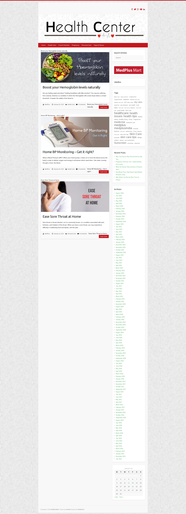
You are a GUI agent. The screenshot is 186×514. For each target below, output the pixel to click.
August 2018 (120, 361)
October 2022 (120, 250)
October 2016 (120, 415)
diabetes (126, 99)
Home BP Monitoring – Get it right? (68, 152)
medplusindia (123, 128)
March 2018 (119, 374)
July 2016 (119, 423)
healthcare (121, 113)
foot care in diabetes (129, 107)
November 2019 (121, 325)
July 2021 (119, 286)
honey (130, 119)
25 (125, 490)
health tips (130, 116)
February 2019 (120, 348)
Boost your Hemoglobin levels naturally (71, 87)
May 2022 (119, 263)
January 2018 (120, 379)
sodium (116, 140)
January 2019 (120, 350)
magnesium (137, 119)
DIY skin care (128, 102)
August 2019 (120, 332)
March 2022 (119, 268)
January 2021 (120, 301)
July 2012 (119, 459)
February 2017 (120, 407)
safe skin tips (124, 134)
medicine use (130, 122)
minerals (135, 128)
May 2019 (119, 340)
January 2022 (120, 273)
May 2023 (119, 232)
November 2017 (121, 384)
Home (43, 45)
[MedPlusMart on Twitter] (135, 9)
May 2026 (119, 201)
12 (129, 483)
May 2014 (119, 443)
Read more (103, 107)
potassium (129, 131)
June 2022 (119, 260)
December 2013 (121, 456)
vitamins (137, 143)
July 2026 (119, 196)
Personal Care (86, 45)
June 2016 (119, 425)
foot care (121, 107)
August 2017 (120, 392)
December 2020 (121, 304)
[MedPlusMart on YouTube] (141, 9)
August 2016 (120, 420)
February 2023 (120, 239)
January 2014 (120, 454)
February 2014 (120, 451)
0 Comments (81, 104)
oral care (122, 131)
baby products (124, 97)
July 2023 (119, 226)
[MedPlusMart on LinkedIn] (144, 9)
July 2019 (119, 335)
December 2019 (121, 322)
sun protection (129, 140)
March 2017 (119, 405)
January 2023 (120, 242)
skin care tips (128, 137)
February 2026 (120, 208)
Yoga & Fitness (99, 45)
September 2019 (121, 330)
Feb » (121, 497)
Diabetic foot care (118, 102)
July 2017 (119, 394)
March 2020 (119, 314)
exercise (116, 105)
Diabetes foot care (135, 99)
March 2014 (119, 448)
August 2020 (120, 306)
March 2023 (119, 237)
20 (133, 486)
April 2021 (119, 294)
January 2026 (120, 211)
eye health (132, 105)
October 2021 (120, 281)
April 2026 (119, 203)
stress (122, 140)
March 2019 (119, 345)
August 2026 (120, 193)
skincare (116, 137)
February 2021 (120, 299)
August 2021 (120, 283)
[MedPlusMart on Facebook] (132, 9)
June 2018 (119, 366)
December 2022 (121, 245)
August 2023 (120, 224)
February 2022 (120, 270)
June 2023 (119, 229)
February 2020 (120, 317)
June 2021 (119, 288)
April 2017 (119, 402)
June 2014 (119, 441)
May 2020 (119, 309)
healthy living (123, 119)
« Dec (116, 497)
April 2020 (119, 312)
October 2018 (120, 355)
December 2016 (121, 412)
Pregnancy (75, 45)
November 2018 (121, 353)
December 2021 (121, 276)
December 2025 (121, 214)
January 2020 (120, 319)
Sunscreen (120, 142)
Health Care (52, 45)
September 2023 (121, 221)
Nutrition (116, 131)
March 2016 (119, 433)
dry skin (138, 102)
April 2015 (119, 435)
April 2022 (119, 265)
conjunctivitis (118, 99)
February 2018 (120, 376)
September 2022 (121, 252)
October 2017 (120, 386)
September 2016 (121, 417)
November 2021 (121, 278)
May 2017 (119, 399)
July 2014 (119, 438)
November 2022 (121, 247)
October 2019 (120, 327)
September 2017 (121, 389)
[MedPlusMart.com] (128, 67)
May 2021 (119, 291)
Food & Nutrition (64, 45)
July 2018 (119, 363)
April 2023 (119, 234)
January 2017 (120, 410)
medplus (120, 125)
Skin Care (135, 134)
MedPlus (47, 104)
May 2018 (119, 368)
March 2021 (119, 296)
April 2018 (119, 371)
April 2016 (119, 430)
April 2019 (119, 343)
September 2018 (121, 358)
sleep (139, 137)
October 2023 (120, 219)
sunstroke (130, 143)
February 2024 (120, 216)
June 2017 (119, 397)
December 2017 (121, 381)
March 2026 (119, 206)
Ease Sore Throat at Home (62, 216)
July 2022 (119, 257)
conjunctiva (132, 97)
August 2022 (120, 255)
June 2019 (119, 337)
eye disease (124, 105)
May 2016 (119, 428)
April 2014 (119, 446)
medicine (119, 122)
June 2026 (119, 198)
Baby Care (117, 97)
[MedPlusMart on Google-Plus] (138, 9)
